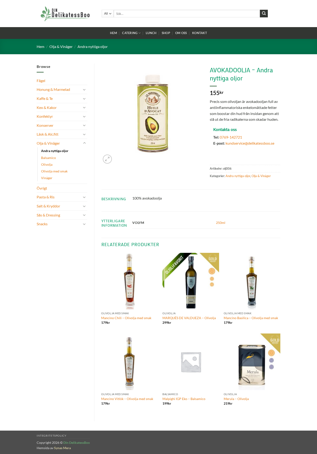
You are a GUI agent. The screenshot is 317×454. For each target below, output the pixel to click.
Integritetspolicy (51, 435)
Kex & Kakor (47, 107)
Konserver (45, 125)
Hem (113, 33)
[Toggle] (84, 89)
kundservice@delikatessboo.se (250, 143)
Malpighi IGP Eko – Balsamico (183, 399)
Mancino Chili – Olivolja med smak (126, 318)
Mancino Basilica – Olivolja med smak (251, 318)
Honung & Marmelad (53, 89)
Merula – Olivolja (236, 399)
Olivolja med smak (54, 171)
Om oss (181, 33)
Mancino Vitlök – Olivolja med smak (127, 399)
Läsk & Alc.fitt (47, 134)
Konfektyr (45, 116)
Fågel (41, 80)
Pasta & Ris (46, 197)
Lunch (151, 33)
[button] (107, 159)
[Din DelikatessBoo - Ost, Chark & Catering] (66, 13)
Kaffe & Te (45, 98)
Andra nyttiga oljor (93, 46)
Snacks (42, 224)
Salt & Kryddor (48, 206)
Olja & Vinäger (61, 46)
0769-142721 (231, 137)
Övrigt (42, 188)
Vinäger (46, 178)
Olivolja (46, 164)
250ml (220, 223)
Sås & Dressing (48, 215)
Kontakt (199, 33)
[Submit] (264, 14)
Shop (166, 33)
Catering (129, 33)
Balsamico (48, 158)
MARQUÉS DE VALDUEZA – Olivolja (189, 318)
